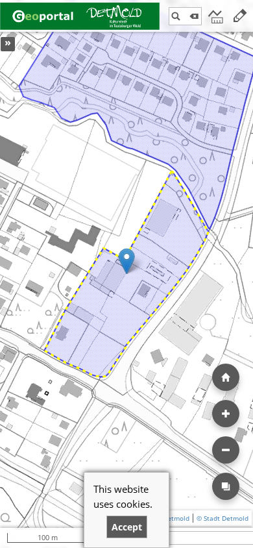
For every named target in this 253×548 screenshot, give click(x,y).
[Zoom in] (225, 413)
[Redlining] (240, 16)
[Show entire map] (225, 377)
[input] (185, 16)
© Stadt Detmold (222, 518)
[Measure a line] (215, 16)
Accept (127, 527)
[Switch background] (225, 486)
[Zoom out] (225, 450)
